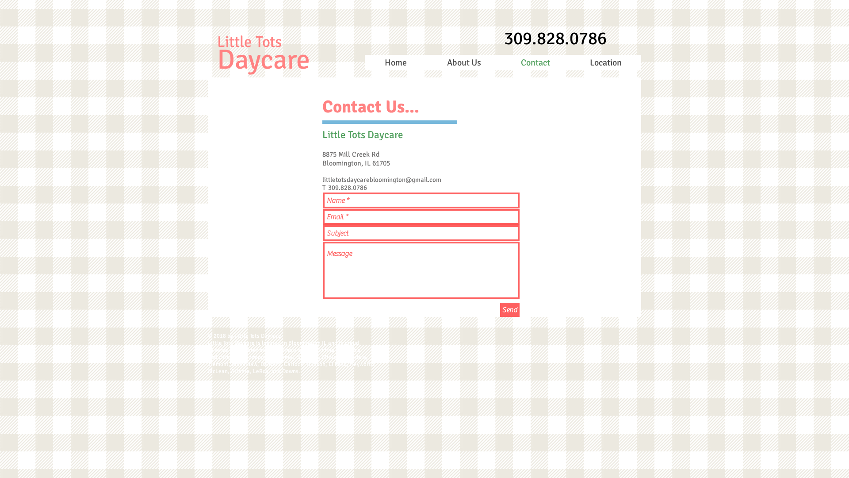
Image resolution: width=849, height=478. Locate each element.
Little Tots (249, 41)
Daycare (263, 60)
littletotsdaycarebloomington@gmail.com (381, 180)
